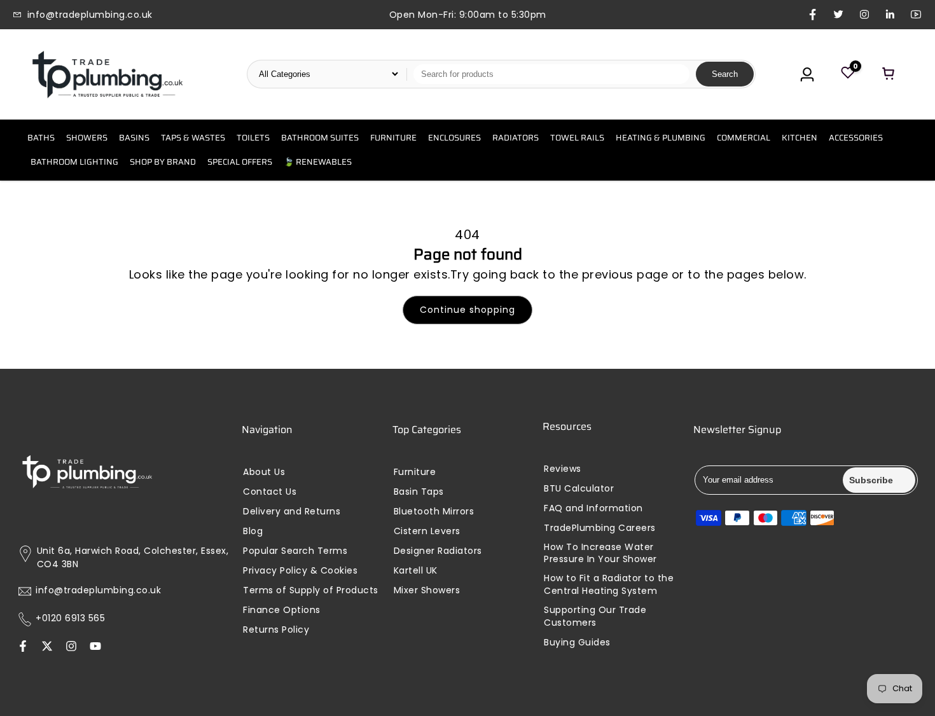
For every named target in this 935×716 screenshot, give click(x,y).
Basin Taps (419, 492)
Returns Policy (276, 630)
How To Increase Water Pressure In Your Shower (600, 553)
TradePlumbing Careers (600, 528)
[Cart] (888, 74)
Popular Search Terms (295, 551)
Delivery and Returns (291, 512)
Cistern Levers (427, 531)
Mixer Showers (427, 590)
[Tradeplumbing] (106, 74)
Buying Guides (577, 643)
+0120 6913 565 (70, 618)
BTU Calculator (579, 489)
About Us (264, 472)
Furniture (415, 472)
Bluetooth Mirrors (434, 512)
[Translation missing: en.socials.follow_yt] (95, 647)
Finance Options (282, 610)
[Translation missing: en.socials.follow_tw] (47, 647)
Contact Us (269, 492)
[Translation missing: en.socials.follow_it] (71, 647)
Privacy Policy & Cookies (300, 571)
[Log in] (807, 74)
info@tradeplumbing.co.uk (98, 590)
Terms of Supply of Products (310, 590)
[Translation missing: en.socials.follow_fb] (23, 647)
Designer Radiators (438, 551)
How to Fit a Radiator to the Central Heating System (609, 584)
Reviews (562, 469)
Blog (253, 531)
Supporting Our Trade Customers (595, 616)
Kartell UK (416, 571)
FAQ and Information (593, 508)
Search (725, 74)
